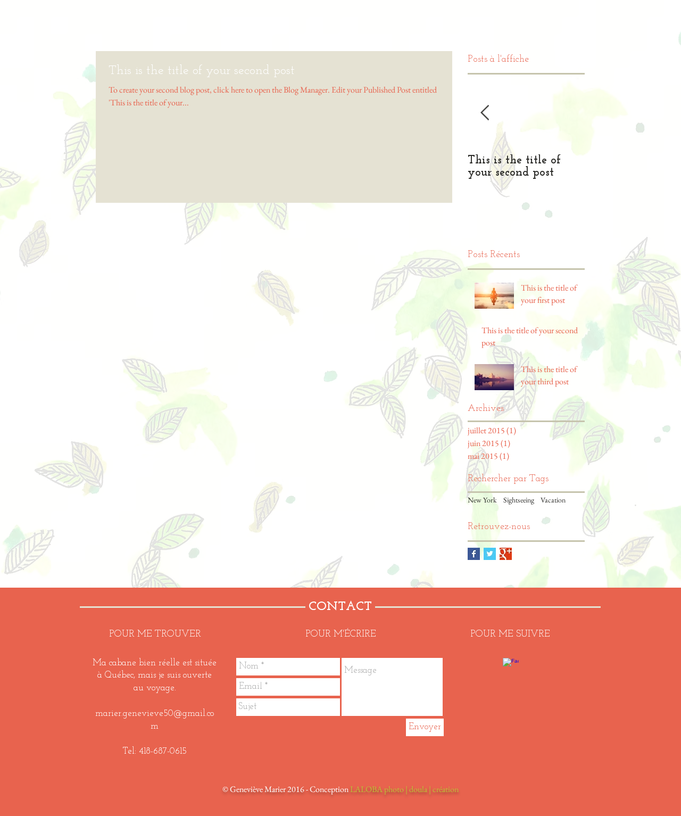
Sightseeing (518, 500)
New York (482, 500)
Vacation (553, 500)
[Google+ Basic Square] (506, 554)
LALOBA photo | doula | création (404, 789)
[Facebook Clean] (511, 666)
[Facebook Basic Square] (474, 554)
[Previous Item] (484, 113)
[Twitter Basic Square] (490, 554)
